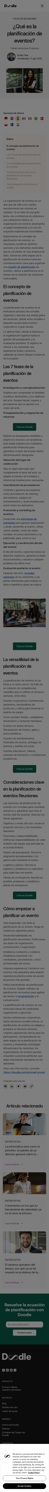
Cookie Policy (34, 1473)
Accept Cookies (24, 1486)
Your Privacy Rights (24, 1478)
